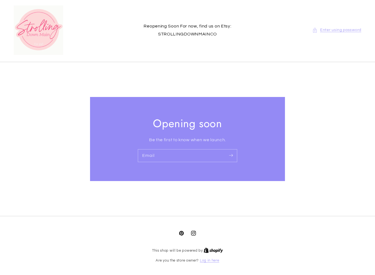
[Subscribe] (231, 155)
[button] (336, 30)
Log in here (209, 260)
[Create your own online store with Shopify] (213, 250)
